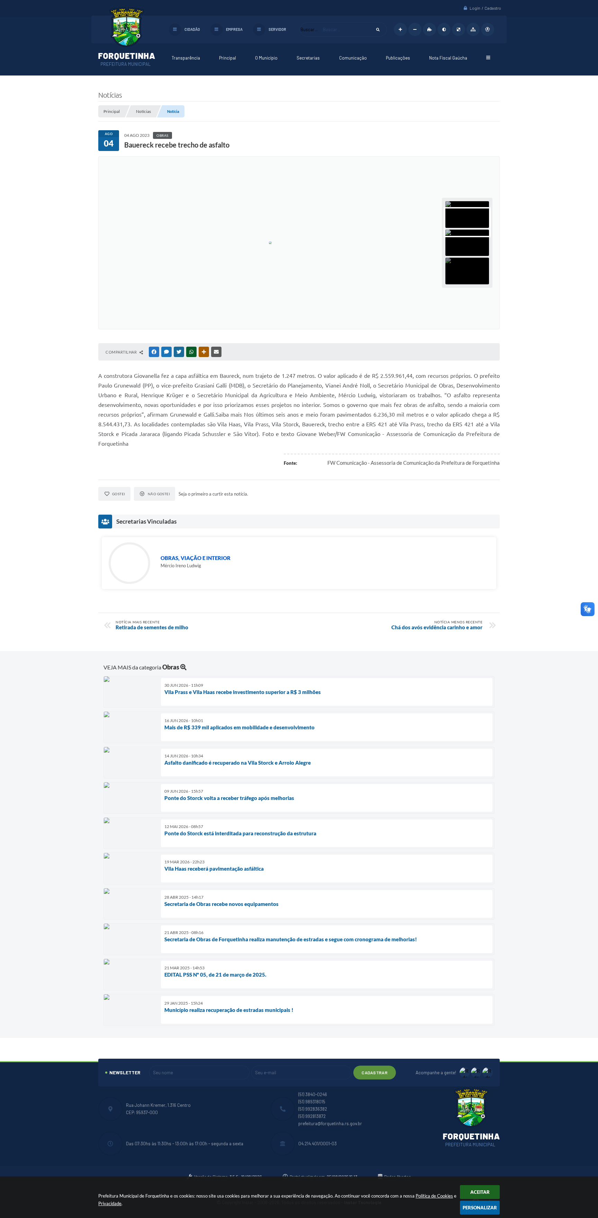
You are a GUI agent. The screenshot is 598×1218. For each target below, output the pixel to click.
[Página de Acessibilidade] (487, 29)
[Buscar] (378, 29)
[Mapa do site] (473, 29)
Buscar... (309, 29)
